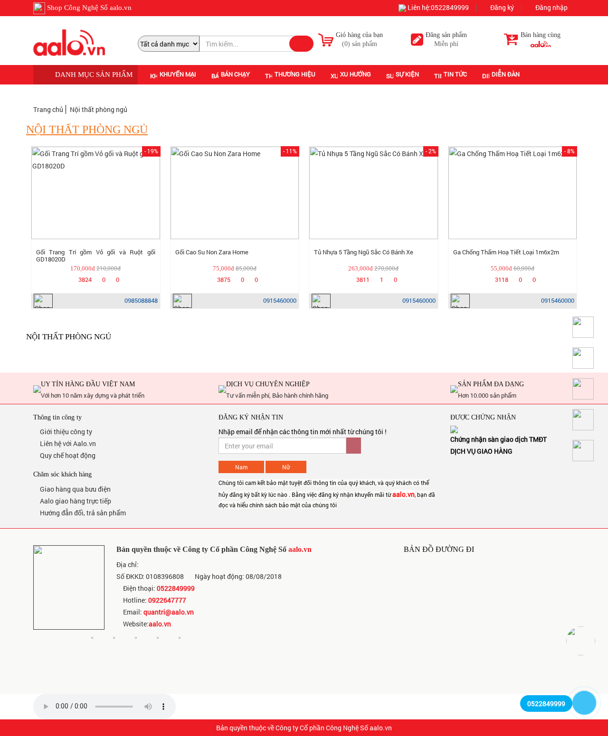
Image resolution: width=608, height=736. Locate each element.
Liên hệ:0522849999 (437, 8)
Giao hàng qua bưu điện (74, 489)
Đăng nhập (551, 7)
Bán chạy (235, 74)
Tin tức (455, 74)
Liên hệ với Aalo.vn (67, 443)
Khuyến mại (178, 74)
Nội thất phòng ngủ (98, 109)
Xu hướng (355, 74)
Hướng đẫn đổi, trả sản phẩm (82, 512)
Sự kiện (407, 74)
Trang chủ (48, 109)
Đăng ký (501, 7)
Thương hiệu (295, 74)
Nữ (286, 467)
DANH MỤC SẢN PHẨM (93, 74)
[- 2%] (373, 192)
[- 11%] (235, 192)
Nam (241, 467)
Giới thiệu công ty (65, 431)
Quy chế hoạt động (66, 455)
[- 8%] (512, 192)
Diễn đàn (506, 74)
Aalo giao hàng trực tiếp (74, 500)
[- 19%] (95, 192)
